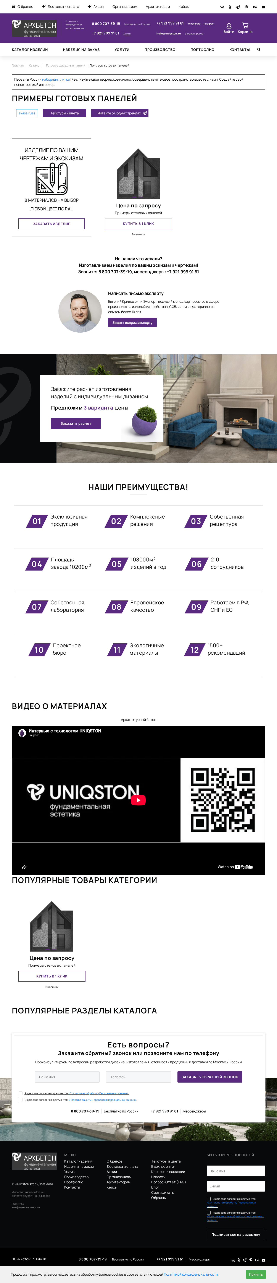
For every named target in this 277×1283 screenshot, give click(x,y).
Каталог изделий (30, 49)
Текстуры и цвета (64, 113)
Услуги (122, 49)
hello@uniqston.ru (168, 33)
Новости (158, 1176)
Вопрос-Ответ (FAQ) (168, 1182)
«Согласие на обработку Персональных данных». (98, 1093)
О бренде (25, 6)
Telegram (208, 23)
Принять (256, 1274)
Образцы (158, 1197)
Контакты (240, 49)
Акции (98, 6)
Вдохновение (162, 1166)
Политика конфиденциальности (26, 1205)
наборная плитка (56, 79)
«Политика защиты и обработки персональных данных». (102, 1100)
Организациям (125, 6)
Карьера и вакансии (168, 1171)
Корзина (245, 31)
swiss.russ (27, 113)
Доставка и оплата (63, 6)
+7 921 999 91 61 (106, 33)
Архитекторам (158, 6)
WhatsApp (194, 23)
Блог (155, 1187)
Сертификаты (162, 1192)
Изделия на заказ (81, 49)
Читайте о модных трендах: (120, 113)
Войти (229, 31)
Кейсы (184, 6)
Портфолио (202, 49)
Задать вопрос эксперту (132, 322)
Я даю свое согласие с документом (76, 1093)
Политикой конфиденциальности (191, 1274)
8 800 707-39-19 (106, 23)
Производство (160, 49)
